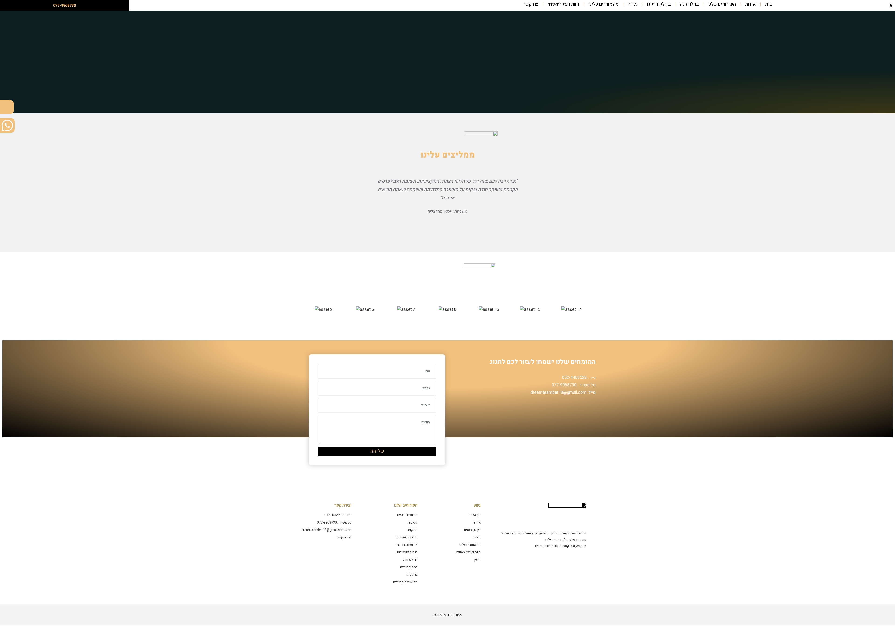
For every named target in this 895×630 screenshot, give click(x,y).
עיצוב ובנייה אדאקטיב (447, 614)
